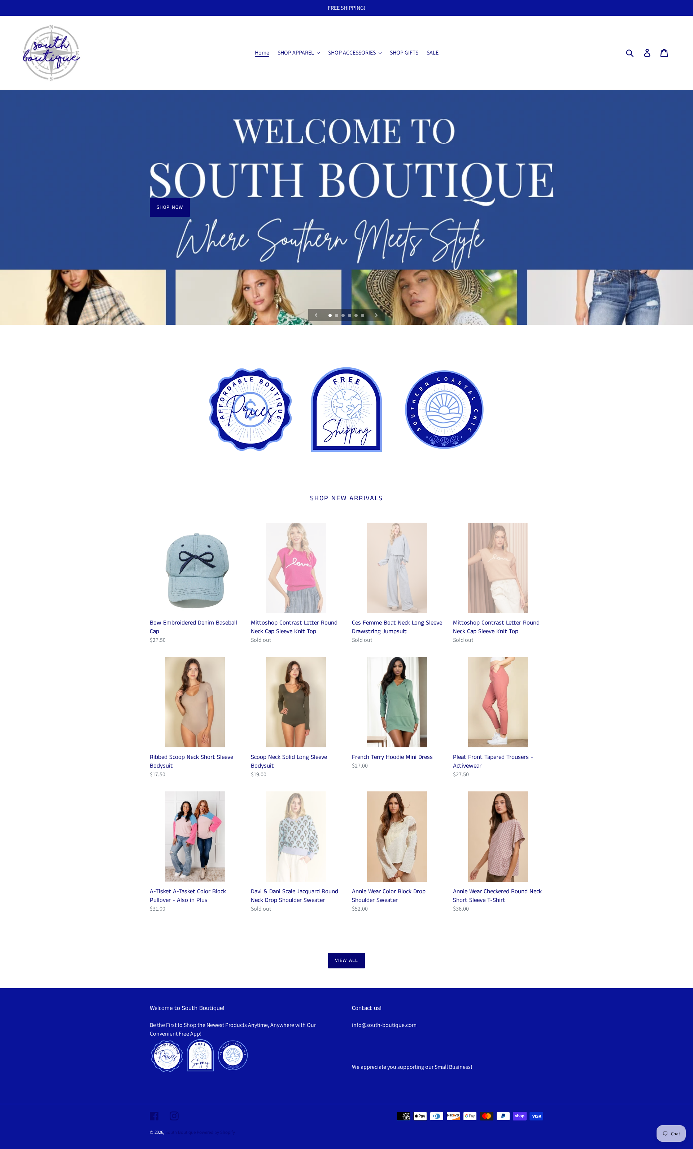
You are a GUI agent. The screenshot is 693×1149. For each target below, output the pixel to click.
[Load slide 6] (363, 316)
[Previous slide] (316, 315)
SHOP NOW (170, 207)
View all (346, 960)
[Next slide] (376, 315)
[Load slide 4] (350, 316)
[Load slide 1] (330, 316)
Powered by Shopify (216, 1132)
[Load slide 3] (343, 316)
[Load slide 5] (356, 316)
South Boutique (180, 1132)
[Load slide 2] (337, 316)
